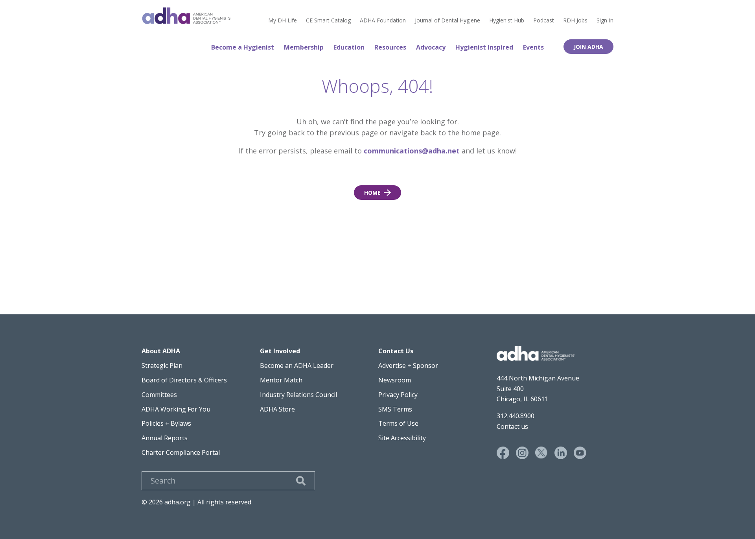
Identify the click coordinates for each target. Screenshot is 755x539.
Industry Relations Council (298, 394)
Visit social (503, 453)
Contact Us (395, 351)
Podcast (543, 20)
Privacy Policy (398, 394)
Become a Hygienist (242, 47)
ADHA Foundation (383, 20)
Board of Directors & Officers (184, 380)
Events (533, 47)
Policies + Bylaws (166, 423)
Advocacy (431, 47)
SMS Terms (395, 409)
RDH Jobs (575, 20)
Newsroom (394, 380)
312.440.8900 (515, 416)
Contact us (512, 426)
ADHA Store (277, 409)
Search (301, 480)
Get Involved (280, 351)
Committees (159, 394)
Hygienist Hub (506, 20)
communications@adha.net (412, 150)
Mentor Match (281, 380)
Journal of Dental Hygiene (447, 20)
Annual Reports (165, 438)
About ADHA (161, 351)
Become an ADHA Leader (296, 365)
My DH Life (282, 20)
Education (349, 47)
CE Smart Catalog (328, 20)
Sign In (605, 20)
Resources (390, 47)
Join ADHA (588, 46)
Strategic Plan (162, 365)
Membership (304, 47)
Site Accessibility (402, 438)
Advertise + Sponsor (408, 365)
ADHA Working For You (176, 409)
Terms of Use (398, 423)
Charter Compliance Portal (181, 452)
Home (187, 15)
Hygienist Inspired (484, 47)
